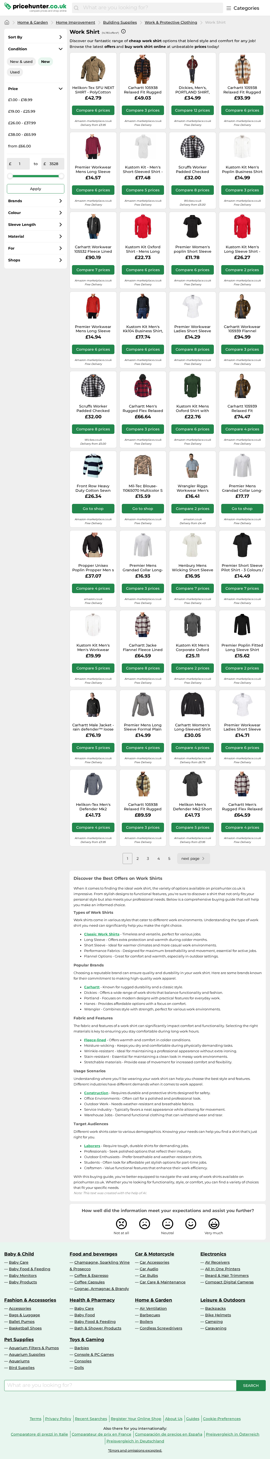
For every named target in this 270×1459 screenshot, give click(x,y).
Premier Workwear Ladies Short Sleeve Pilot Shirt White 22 (242, 727)
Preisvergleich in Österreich (232, 1434)
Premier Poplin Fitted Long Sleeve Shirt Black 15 (242, 647)
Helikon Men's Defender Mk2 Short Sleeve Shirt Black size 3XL (192, 806)
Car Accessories (154, 1262)
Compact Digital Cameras (229, 1282)
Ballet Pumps (22, 1321)
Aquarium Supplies (27, 1354)
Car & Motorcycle (154, 1254)
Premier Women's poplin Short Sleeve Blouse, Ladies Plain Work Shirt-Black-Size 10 (192, 249)
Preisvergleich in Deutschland (135, 1441)
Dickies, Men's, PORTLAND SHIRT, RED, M (192, 90)
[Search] (76, 8)
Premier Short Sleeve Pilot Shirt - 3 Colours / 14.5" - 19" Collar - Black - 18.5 (242, 567)
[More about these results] (123, 31)
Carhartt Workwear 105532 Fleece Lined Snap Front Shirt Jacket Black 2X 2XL (93, 249)
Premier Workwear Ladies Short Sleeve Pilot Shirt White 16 (192, 329)
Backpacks (215, 1308)
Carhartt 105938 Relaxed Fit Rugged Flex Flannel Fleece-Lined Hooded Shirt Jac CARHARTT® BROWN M (242, 90)
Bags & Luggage (24, 1315)
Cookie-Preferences (222, 1418)
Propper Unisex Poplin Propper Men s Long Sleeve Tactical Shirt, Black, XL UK (93, 567)
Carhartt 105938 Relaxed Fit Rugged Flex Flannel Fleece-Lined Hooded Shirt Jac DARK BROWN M (143, 806)
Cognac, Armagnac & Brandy (101, 1288)
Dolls (79, 1367)
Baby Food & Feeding (29, 1269)
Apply (35, 188)
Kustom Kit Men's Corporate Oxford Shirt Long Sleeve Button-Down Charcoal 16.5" (192, 647)
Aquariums (19, 1361)
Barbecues (150, 1315)
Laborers (92, 1146)
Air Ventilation (153, 1308)
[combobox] (151, 8)
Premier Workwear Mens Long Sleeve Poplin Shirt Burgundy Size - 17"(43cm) (93, 169)
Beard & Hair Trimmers (227, 1275)
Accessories (20, 1308)
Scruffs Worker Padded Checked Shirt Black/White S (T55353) (93, 408)
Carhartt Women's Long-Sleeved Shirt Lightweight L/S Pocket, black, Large (192, 727)
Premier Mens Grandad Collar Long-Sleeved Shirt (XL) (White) (143, 567)
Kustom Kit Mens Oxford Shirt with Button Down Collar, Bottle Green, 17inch (192, 408)
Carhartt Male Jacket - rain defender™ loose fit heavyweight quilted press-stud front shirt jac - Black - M (93, 727)
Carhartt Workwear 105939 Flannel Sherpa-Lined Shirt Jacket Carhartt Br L (242, 329)
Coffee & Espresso (91, 1275)
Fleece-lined (95, 1040)
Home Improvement (75, 22)
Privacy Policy (58, 1418)
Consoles (82, 1361)
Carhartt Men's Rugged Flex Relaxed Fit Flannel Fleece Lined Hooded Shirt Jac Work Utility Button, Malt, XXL (242, 806)
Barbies (81, 1348)
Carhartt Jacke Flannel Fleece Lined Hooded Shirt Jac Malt (143, 647)
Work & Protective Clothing (171, 22)
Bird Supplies (22, 1367)
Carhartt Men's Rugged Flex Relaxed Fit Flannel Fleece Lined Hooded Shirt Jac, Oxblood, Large (143, 408)
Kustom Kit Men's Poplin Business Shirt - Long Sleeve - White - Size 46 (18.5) (242, 169)
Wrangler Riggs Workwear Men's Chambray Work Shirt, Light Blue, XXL (193, 488)
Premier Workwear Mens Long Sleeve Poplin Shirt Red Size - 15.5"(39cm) (93, 329)
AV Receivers (217, 1262)
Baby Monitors (23, 1275)
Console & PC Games (94, 1354)
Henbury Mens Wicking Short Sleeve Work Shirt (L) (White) (193, 567)
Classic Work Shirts (101, 934)
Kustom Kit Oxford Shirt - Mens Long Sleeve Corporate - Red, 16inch (143, 249)
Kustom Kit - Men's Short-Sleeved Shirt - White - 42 (143, 169)
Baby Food (84, 1315)
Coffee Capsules (89, 1282)
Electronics (213, 1254)
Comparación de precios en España (168, 1434)
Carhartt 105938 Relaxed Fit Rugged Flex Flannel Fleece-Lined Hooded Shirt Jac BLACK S (143, 90)
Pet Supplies (19, 1339)
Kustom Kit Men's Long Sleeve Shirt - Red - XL (242, 249)
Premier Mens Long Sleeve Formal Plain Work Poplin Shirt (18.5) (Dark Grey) (143, 727)
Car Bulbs (149, 1275)
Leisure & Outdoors (222, 1300)
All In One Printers (222, 1269)
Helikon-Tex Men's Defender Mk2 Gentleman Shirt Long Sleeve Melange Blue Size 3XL (93, 806)
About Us (173, 1418)
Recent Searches (91, 1418)
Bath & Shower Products (97, 1328)
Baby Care (18, 1262)
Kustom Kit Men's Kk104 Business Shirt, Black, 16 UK (143, 329)
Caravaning (215, 1328)
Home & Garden (32, 22)
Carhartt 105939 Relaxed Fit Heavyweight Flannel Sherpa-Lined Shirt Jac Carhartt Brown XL (242, 408)
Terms (35, 1418)
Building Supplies (120, 22)
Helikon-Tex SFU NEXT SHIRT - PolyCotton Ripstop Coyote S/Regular (93, 90)
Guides (192, 1418)
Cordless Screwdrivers (161, 1328)
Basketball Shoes (25, 1328)
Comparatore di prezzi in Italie (39, 1434)
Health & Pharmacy (92, 1300)
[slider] (10, 176)
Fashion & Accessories (30, 1300)
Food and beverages (93, 1254)
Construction (96, 1093)
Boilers (146, 1321)
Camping (214, 1321)
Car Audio (149, 1269)
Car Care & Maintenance (163, 1282)
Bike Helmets (218, 1315)
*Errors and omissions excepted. (135, 1450)
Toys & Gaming (87, 1339)
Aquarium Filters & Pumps (34, 1348)
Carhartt (92, 987)
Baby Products (23, 1282)
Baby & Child (19, 1254)
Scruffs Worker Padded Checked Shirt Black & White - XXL (193, 169)
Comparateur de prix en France (101, 1434)
